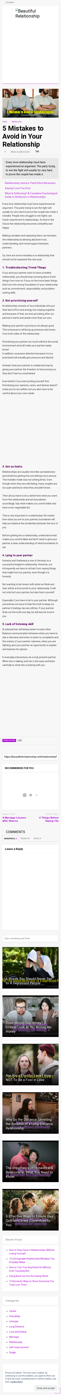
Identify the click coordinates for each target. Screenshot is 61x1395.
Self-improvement (19, 1347)
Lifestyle (13, 1321)
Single (12, 1352)
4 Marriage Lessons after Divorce (14, 819)
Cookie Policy (16, 1382)
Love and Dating (17, 1331)
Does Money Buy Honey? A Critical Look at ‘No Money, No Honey (29, 1027)
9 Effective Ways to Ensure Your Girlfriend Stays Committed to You (30, 1220)
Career (12, 1311)
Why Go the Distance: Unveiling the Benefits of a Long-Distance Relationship (29, 1124)
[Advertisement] (30, 52)
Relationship (15, 1342)
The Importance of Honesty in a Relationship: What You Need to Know (29, 1172)
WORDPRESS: (10, 839)
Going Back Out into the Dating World (28, 1276)
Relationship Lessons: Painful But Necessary (30, 183)
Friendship (14, 1316)
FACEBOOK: (25, 838)
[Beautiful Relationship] (26, 16)
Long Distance (16, 1326)
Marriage (14, 1337)
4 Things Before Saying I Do (49, 819)
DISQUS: (37, 838)
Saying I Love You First (18, 188)
